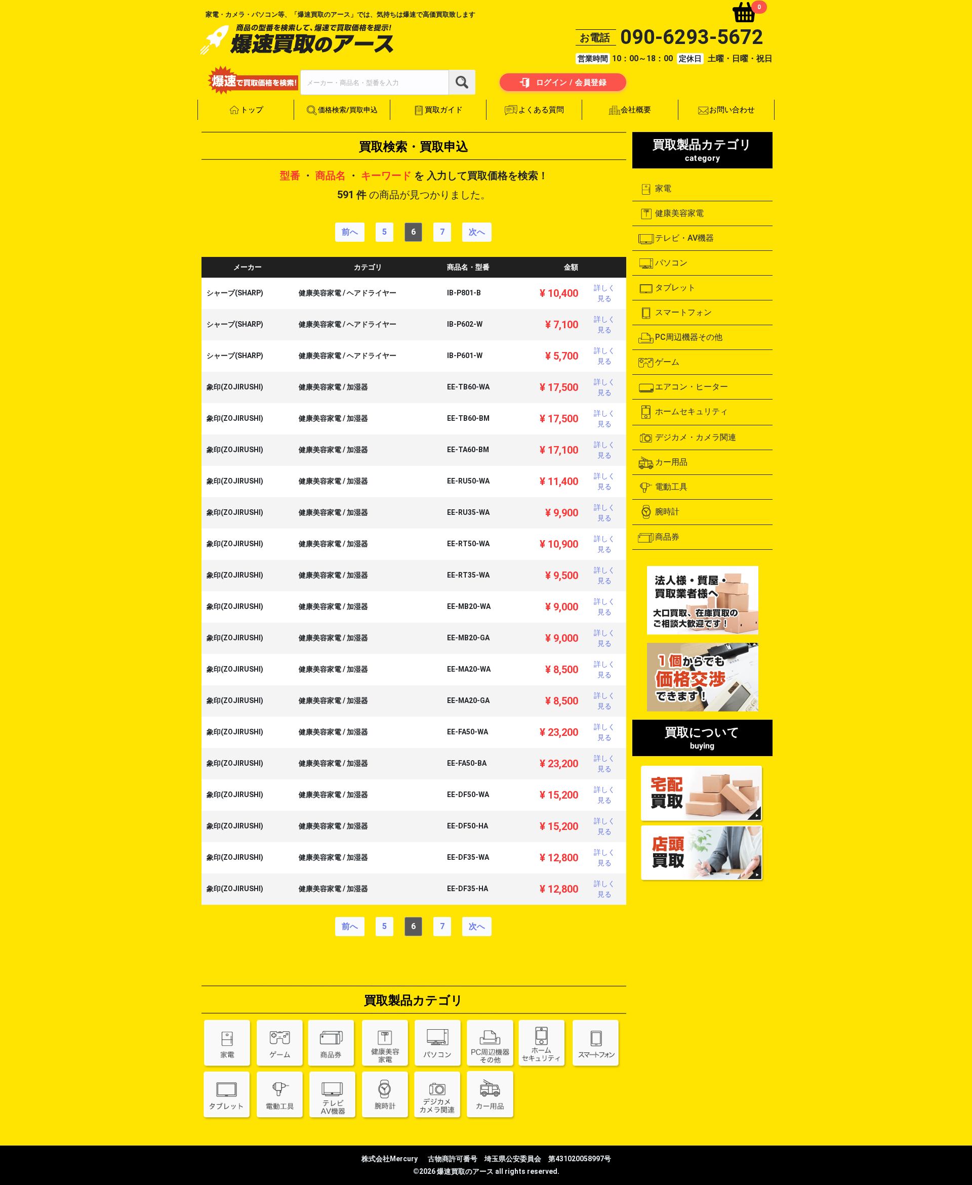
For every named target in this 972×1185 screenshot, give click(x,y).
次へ (477, 232)
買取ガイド (444, 109)
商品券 (667, 537)
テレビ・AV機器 (684, 238)
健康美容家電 (679, 213)
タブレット (675, 287)
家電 (663, 188)
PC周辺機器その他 (688, 337)
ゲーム (667, 362)
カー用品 (671, 462)
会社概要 (636, 109)
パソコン (671, 263)
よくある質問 (541, 109)
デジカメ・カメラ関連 (695, 437)
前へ (350, 232)
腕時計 (667, 511)
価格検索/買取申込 (348, 110)
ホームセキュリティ (691, 411)
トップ (251, 109)
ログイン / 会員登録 (570, 82)
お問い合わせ (732, 109)
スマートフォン (683, 312)
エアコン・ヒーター (691, 386)
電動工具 (671, 487)
